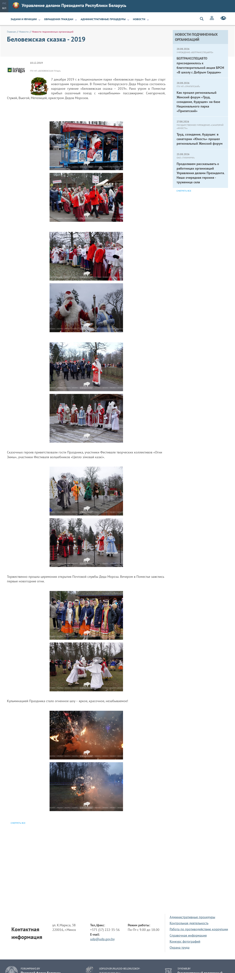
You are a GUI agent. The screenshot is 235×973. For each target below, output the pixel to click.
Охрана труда (179, 947)
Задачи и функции (24, 19)
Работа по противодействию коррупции (199, 929)
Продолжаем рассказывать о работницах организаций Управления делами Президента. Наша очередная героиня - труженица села (201, 173)
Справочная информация (188, 935)
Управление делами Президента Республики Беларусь (74, 5)
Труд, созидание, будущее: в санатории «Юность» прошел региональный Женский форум (200, 139)
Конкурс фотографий (185, 941)
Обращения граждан (58, 19)
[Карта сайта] (212, 18)
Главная (11, 31)
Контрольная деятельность (189, 923)
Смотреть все (183, 190)
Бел (4, 8)
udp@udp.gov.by (102, 939)
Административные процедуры (103, 19)
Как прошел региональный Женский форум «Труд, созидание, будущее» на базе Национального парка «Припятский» (198, 101)
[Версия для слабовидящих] (223, 18)
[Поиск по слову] (203, 19)
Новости (139, 19)
